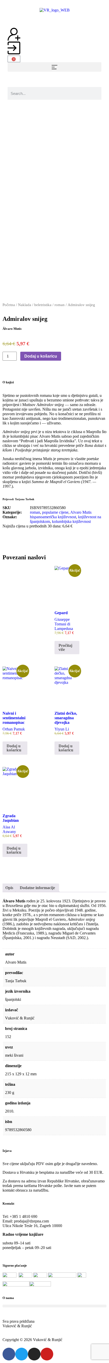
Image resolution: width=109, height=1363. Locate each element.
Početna (9, 305)
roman (60, 305)
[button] (54, 67)
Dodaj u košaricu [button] (14, 748)
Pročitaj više (65, 647)
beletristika (42, 305)
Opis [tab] (9, 888)
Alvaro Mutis (81, 512)
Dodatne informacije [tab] (37, 888)
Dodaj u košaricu (40, 356)
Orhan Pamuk (14, 729)
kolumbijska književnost (71, 521)
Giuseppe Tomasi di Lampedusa (64, 624)
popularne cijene (55, 512)
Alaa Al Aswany (9, 829)
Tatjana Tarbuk (24, 499)
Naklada (24, 305)
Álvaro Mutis (12, 329)
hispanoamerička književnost (53, 517)
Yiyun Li (62, 729)
